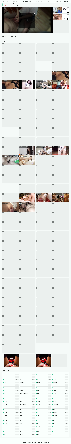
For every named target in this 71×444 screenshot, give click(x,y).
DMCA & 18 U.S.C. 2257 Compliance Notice (42, 442)
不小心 (36, 1)
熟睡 (50, 1)
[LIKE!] (2, 6)
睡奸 (41, 1)
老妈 (39, 1)
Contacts (24, 442)
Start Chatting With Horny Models (65, 16)
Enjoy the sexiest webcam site (65, 9)
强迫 (53, 1)
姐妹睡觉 (45, 1)
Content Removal (30, 442)
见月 (32, 1)
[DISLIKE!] (5, 6)
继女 (30, 1)
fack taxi (56, 1)
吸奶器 (60, 1)
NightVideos (6, 1)
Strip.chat (64, 18)
